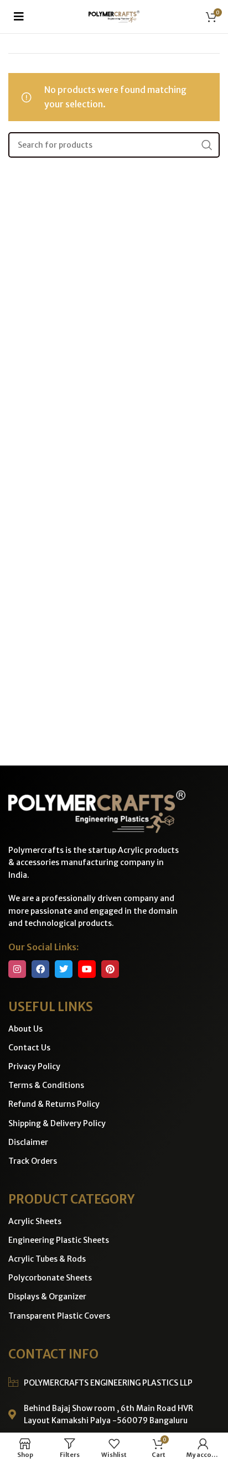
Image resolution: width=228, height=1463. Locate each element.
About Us (25, 1029)
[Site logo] (114, 15)
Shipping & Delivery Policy (57, 1123)
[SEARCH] (207, 145)
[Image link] (96, 810)
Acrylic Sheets (34, 1221)
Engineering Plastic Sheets (58, 1240)
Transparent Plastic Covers (59, 1316)
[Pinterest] (110, 969)
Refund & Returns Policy (54, 1104)
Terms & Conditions (46, 1085)
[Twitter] (63, 969)
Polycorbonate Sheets (50, 1278)
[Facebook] (40, 969)
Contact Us (29, 1048)
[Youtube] (87, 969)
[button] (18, 17)
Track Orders (32, 1161)
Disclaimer (28, 1142)
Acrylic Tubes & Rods (47, 1259)
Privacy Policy (34, 1066)
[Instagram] (17, 969)
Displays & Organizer (47, 1296)
